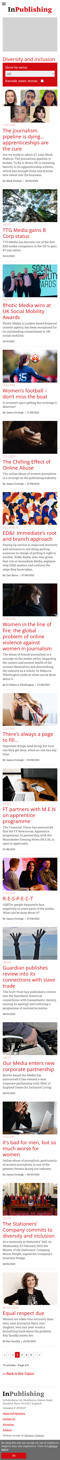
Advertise (8, 1424)
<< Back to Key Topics (18, 1373)
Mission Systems (34, 1435)
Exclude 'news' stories (21, 81)
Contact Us (9, 1418)
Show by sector (16, 67)
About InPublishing (14, 1413)
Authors (7, 1429)
